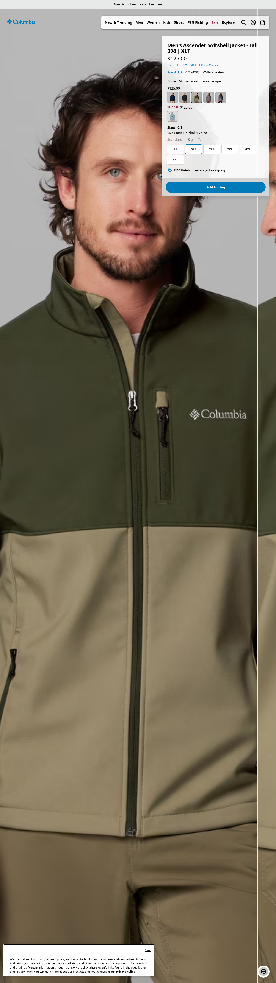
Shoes (179, 22)
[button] (263, 972)
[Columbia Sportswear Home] (21, 21)
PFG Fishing (198, 22)
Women (153, 22)
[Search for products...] (243, 22)
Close (148, 950)
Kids (167, 22)
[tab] (174, 140)
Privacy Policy (125, 972)
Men (139, 22)
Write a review (213, 72)
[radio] (172, 97)
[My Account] (253, 22)
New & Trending (118, 22)
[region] (138, 496)
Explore (228, 22)
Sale (214, 22)
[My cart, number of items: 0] (262, 22)
